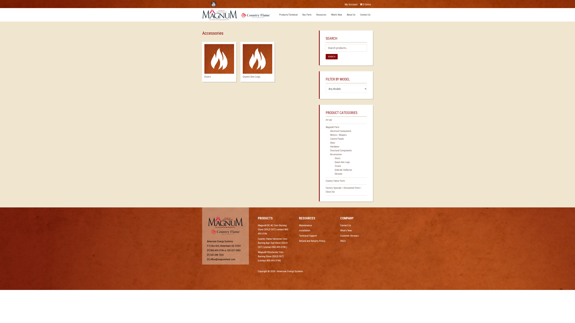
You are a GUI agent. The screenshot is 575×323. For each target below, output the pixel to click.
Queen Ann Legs (342, 162)
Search (331, 56)
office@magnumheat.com (222, 259)
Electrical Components (340, 131)
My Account (351, 4)
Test (225, 222)
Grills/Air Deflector (343, 170)
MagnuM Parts (332, 127)
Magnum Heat (236, 14)
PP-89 (329, 120)
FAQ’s (343, 240)
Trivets (338, 166)
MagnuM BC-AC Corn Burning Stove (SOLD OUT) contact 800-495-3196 (273, 229)
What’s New (346, 230)
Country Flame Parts (335, 180)
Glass (332, 142)
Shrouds (338, 173)
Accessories (336, 154)
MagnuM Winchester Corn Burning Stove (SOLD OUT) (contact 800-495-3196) (271, 256)
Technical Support (308, 235)
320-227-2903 (233, 250)
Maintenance (305, 225)
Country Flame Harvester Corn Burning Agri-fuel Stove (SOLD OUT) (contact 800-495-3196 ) (273, 243)
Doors (337, 158)
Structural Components (341, 150)
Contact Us (345, 225)
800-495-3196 (217, 250)
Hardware (334, 146)
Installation (304, 230)
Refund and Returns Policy (312, 240)
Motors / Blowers (338, 135)
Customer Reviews (349, 235)
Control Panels (337, 138)
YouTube (218, 2)
